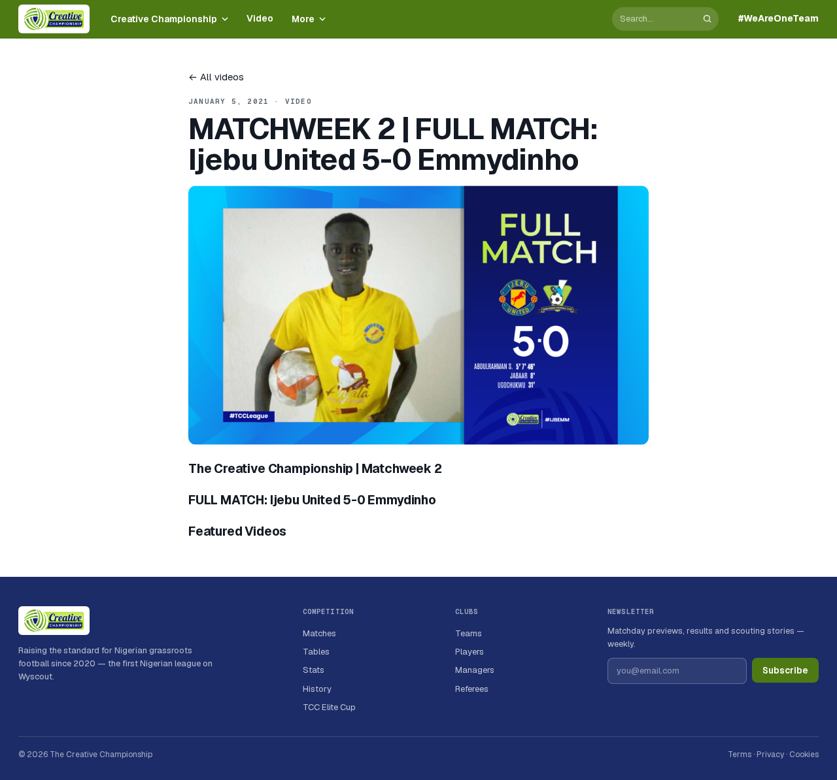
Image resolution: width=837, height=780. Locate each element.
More (303, 19)
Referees (471, 688)
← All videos (216, 77)
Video (260, 18)
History (317, 688)
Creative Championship (164, 19)
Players (469, 651)
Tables (316, 651)
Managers (474, 669)
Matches (319, 633)
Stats (313, 669)
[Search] (707, 18)
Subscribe (785, 670)
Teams (468, 633)
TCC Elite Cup (329, 707)
